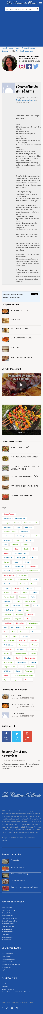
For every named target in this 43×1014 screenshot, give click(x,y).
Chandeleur (32, 566)
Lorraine (30, 614)
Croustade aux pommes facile (23, 705)
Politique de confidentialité (11, 964)
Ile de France (8, 610)
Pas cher (25, 636)
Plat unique (23, 645)
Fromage (22, 597)
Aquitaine (7, 540)
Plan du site (6, 956)
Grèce (6, 606)
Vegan (6, 680)
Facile (16, 592)
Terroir (6, 675)
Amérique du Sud (10, 531)
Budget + (16, 562)
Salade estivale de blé (20, 447)
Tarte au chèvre (17, 714)
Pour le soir (8, 649)
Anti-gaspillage (22, 536)
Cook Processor (22, 579)
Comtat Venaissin (32, 571)
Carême (6, 566)
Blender (6, 553)
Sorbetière (31, 667)
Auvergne (26, 544)
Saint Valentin (30, 658)
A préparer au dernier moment (14, 518)
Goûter (17, 601)
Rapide (6, 654)
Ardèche (18, 540)
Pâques (14, 636)
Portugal (34, 645)
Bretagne (33, 558)
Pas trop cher (9, 640)
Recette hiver (6, 940)
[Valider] (39, 760)
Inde (19, 610)
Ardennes (29, 540)
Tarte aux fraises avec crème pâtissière (24, 887)
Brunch (6, 562)
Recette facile (6, 913)
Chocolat (7, 571)
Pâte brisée (15, 347)
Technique (29, 671)
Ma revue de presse (8, 959)
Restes (33, 654)
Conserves (22, 575)
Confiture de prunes (19, 329)
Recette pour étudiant (9, 910)
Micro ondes (33, 623)
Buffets (27, 562)
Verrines (28, 680)
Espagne (29, 588)
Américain (28, 527)
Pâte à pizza (16, 319)
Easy (33, 584)
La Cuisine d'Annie (8, 954)
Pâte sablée (15, 860)
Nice (5, 632)
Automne (14, 544)
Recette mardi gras (8, 926)
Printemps (20, 649)
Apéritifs (35, 536)
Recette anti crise (19, 654)
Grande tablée (9, 514)
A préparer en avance (11, 523)
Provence (32, 649)
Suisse (18, 671)
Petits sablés (16, 696)
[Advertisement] (21, 29)
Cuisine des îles (9, 584)
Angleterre (24, 531)
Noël (13, 632)
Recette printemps (8, 932)
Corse (35, 579)
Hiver (27, 606)
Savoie (33, 662)
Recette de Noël (7, 907)
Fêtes (25, 592)
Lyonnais (7, 619)
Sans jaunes (21, 662)
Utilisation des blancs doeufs (23, 675)
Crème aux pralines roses (21, 495)
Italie (27, 610)
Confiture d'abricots (17, 867)
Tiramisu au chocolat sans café (24, 486)
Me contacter (6, 967)
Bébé (26, 549)
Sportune (5, 986)
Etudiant (6, 592)
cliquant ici (5, 840)
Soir (21, 667)
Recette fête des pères (9, 918)
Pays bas (22, 640)
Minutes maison (7, 984)
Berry (34, 549)
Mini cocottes (16, 627)
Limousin (19, 614)
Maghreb (18, 619)
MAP (27, 619)
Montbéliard (30, 627)
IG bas (35, 606)
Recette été (5, 934)
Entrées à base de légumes (25, 100)
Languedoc (7, 614)
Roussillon (7, 658)
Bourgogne (21, 558)
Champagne (18, 566)
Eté (38, 588)
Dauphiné (23, 584)
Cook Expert (8, 579)
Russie (18, 658)
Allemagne (7, 527)
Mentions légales (7, 962)
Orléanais (35, 632)
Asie (5, 544)
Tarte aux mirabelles (19, 310)
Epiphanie (17, 588)
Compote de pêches (18, 880)
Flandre (34, 592)
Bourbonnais (8, 558)
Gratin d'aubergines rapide (22, 357)
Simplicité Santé (9, 667)
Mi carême (20, 623)
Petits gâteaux (9, 645)
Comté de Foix (9, 575)
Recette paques (7, 929)
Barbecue (7, 549)
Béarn (17, 549)
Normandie (23, 632)
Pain (5, 636)
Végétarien (17, 680)
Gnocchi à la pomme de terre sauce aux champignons (26, 468)
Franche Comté (9, 597)
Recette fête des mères (9, 921)
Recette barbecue (8, 924)
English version (7, 970)
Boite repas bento (20, 553)
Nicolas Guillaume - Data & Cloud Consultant (17, 992)
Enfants (6, 588)
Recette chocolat (7, 915)
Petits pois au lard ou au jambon (24, 457)
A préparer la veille (31, 523)
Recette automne (7, 937)
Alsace (18, 527)
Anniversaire (8, 536)
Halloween (16, 606)
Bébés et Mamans (8, 989)
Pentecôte (33, 640)
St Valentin (7, 671)
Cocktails (18, 571)
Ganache (7, 601)
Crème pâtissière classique (20, 874)
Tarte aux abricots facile (21, 338)
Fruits (33, 597)
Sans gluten (8, 662)
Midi (5, 627)
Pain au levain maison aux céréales (25, 476)
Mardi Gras (7, 623)
